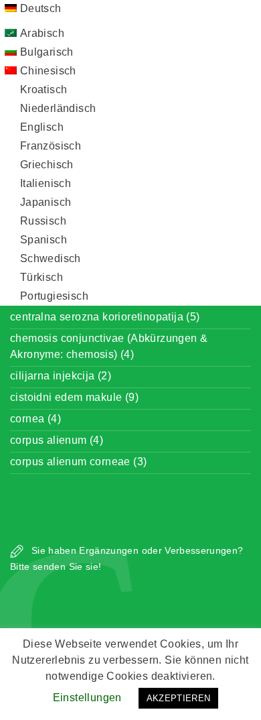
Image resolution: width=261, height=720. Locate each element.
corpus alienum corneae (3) (78, 461)
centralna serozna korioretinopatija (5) (105, 316)
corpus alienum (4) (56, 440)
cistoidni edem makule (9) (74, 397)
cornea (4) (35, 418)
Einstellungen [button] (87, 697)
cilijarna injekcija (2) (60, 375)
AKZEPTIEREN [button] (179, 698)
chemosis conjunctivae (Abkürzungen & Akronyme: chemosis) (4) (108, 346)
